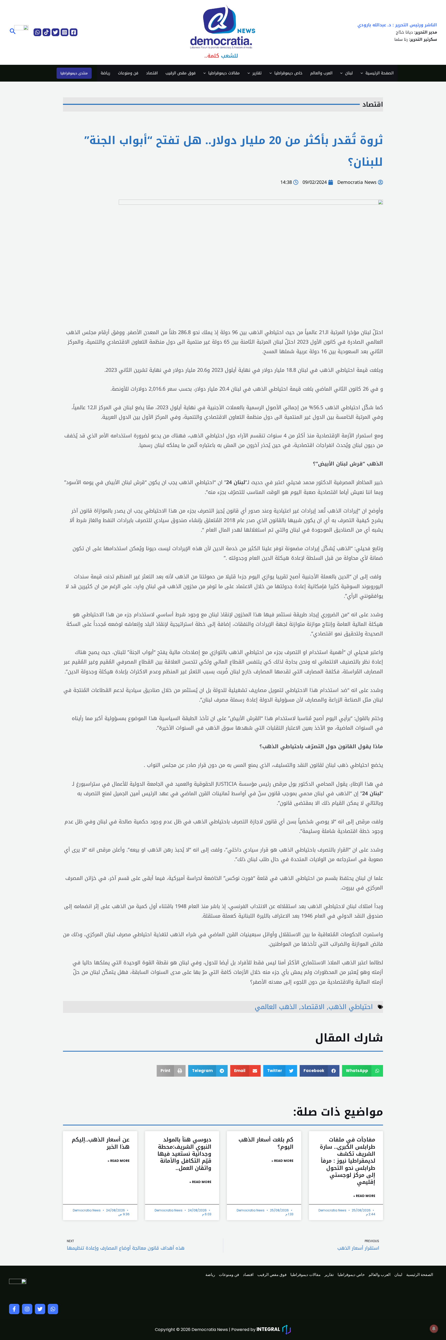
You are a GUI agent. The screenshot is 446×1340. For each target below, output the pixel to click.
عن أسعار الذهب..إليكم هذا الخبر (101, 1143)
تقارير (257, 73)
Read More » (364, 1196)
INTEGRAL (268, 1329)
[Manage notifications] (434, 1329)
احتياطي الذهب (351, 1007)
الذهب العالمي (276, 1007)
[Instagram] (64, 32)
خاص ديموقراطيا (288, 73)
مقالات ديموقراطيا (224, 73)
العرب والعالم (321, 73)
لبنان (349, 73)
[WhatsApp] (37, 32)
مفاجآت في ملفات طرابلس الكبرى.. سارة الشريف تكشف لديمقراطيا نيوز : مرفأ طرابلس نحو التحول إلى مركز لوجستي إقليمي (347, 1160)
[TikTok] (46, 32)
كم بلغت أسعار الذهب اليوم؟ (265, 1143)
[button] (12, 32)
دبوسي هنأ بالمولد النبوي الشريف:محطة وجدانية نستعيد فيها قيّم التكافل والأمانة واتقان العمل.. (184, 1153)
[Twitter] (55, 32)
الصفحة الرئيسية (379, 73)
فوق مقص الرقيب (180, 73)
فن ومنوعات (128, 73)
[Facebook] (73, 32)
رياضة (105, 73)
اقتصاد (152, 73)
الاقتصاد (312, 1007)
